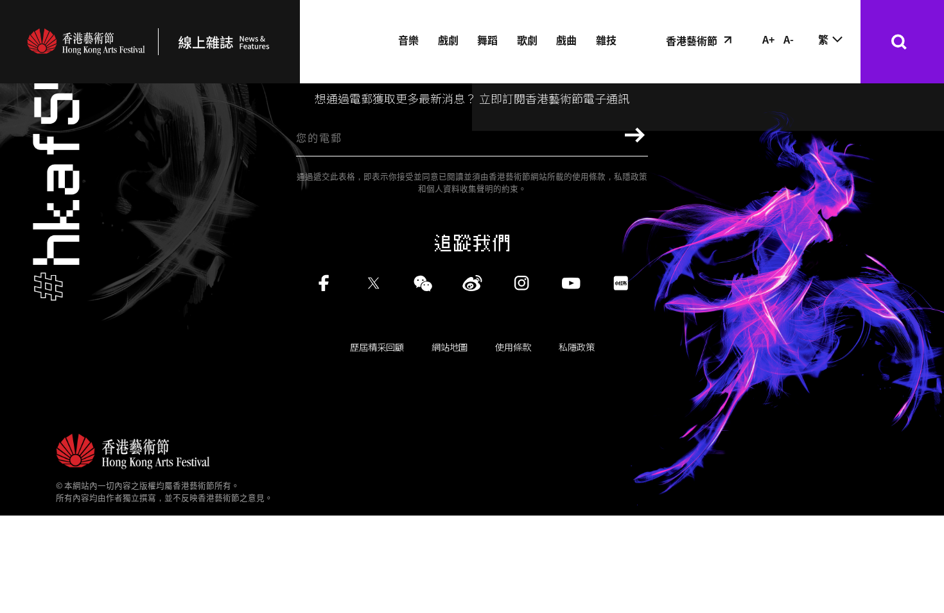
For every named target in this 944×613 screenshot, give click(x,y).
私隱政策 (577, 346)
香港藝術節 (691, 40)
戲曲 (566, 39)
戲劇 (448, 39)
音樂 (408, 39)
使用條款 (513, 346)
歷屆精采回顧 (377, 346)
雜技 (606, 39)
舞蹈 (487, 39)
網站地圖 (450, 346)
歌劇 (527, 39)
